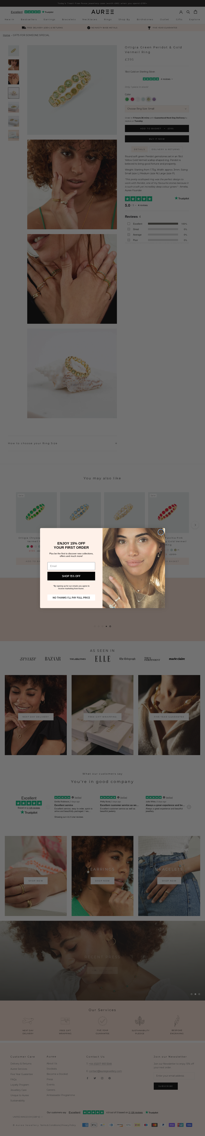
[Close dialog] (161, 532)
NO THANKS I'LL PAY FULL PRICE (71, 597)
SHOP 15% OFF (71, 576)
